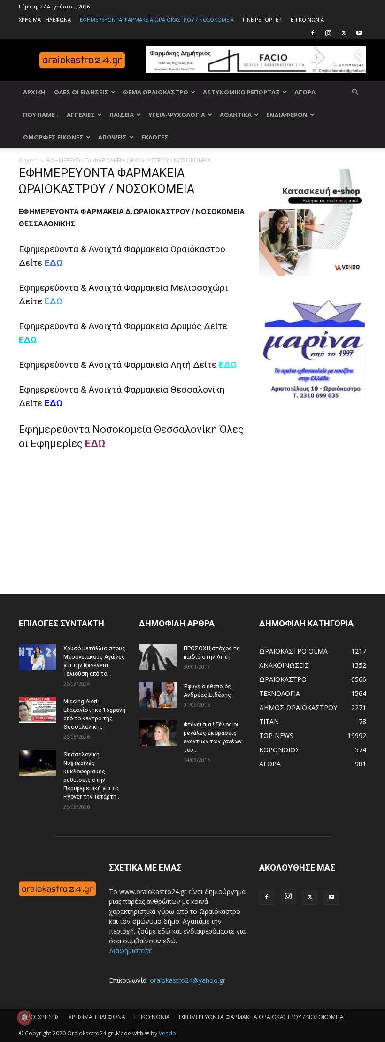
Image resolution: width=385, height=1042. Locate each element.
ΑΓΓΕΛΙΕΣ (81, 114)
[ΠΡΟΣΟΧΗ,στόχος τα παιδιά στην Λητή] (158, 657)
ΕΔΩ (53, 301)
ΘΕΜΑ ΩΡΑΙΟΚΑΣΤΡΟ (155, 92)
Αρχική (28, 160)
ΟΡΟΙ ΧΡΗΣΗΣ (41, 1017)
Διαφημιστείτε (130, 950)
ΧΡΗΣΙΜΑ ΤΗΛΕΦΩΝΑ (45, 19)
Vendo (167, 1033)
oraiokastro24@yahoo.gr (187, 980)
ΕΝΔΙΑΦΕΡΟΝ (287, 114)
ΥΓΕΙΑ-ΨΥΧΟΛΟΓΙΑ (176, 114)
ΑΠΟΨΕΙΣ (112, 137)
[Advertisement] (322, 505)
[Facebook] (313, 32)
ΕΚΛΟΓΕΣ (155, 137)
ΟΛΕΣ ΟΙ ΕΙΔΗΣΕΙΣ (81, 92)
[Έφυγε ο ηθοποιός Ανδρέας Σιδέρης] (158, 695)
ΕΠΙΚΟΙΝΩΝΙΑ (307, 19)
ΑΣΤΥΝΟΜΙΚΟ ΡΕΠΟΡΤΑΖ (241, 92)
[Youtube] (359, 32)
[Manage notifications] (24, 1017)
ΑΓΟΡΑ (305, 92)
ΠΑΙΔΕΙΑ (121, 114)
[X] (344, 32)
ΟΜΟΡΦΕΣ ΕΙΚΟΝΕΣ (53, 137)
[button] (355, 92)
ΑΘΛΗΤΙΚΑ (236, 114)
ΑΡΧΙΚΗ (34, 92)
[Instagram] (328, 32)
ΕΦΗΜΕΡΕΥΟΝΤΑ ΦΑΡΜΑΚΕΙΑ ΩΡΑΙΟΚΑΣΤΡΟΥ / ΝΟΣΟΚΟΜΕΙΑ (157, 19)
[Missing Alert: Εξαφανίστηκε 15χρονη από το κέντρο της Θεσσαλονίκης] (37, 710)
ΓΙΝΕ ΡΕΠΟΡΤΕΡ (262, 19)
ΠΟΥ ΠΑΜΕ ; (40, 114)
